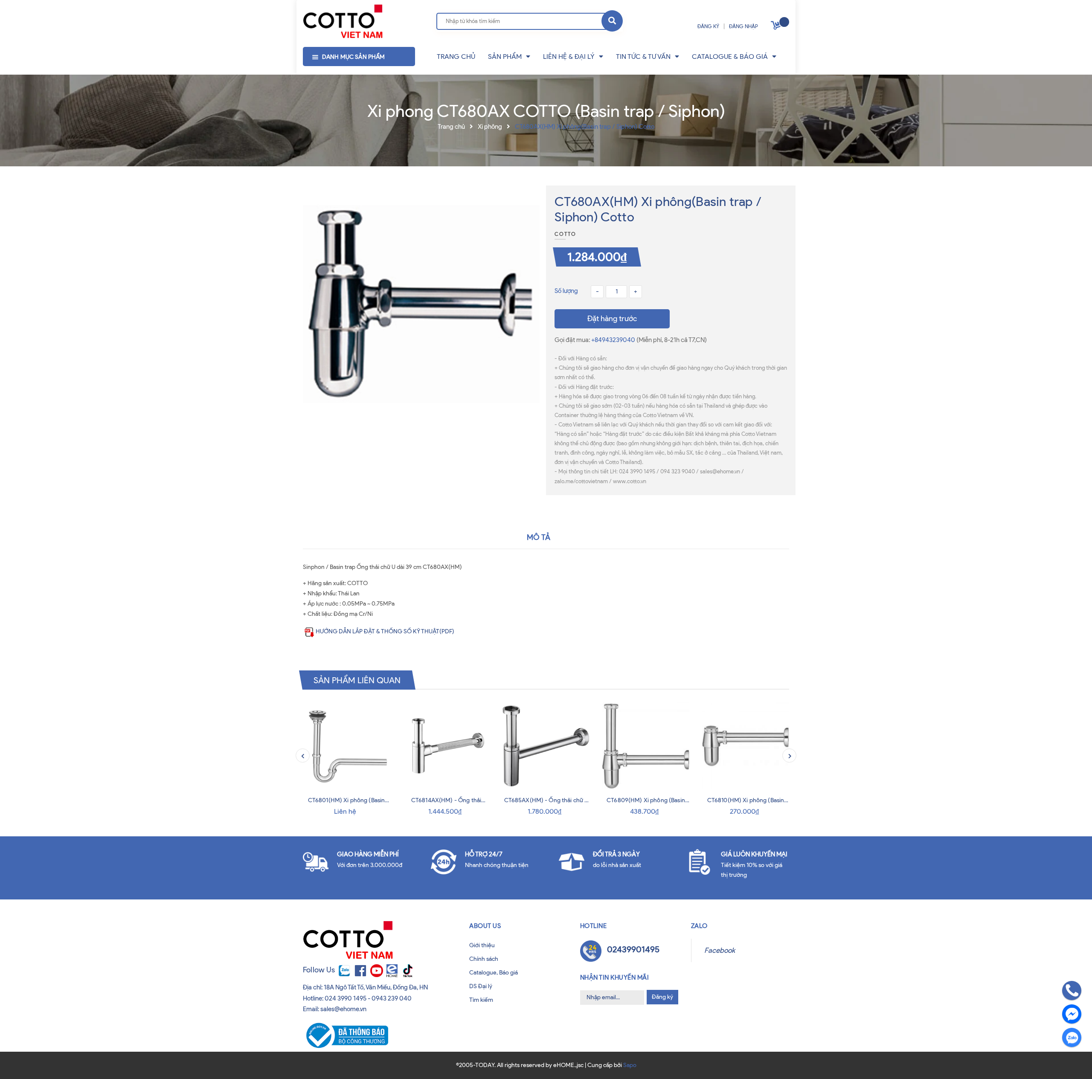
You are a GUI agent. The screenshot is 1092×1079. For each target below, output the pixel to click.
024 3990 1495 (345, 998)
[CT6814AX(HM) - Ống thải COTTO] (446, 745)
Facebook (719, 950)
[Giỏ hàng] (777, 27)
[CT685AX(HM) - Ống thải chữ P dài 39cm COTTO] (546, 745)
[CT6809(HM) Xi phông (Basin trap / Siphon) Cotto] (645, 745)
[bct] (345, 1034)
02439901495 (633, 949)
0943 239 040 (392, 998)
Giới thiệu (482, 945)
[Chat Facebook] (1071, 1014)
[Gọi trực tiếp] (1071, 990)
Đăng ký (662, 997)
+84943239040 (613, 340)
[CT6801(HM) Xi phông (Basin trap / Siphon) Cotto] (346, 745)
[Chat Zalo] (1071, 1037)
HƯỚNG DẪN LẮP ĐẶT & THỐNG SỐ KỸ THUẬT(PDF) (385, 631)
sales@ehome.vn (343, 1009)
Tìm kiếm (481, 1000)
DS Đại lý (480, 986)
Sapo (629, 1065)
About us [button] (485, 926)
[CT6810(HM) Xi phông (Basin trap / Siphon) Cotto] (745, 745)
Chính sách (483, 959)
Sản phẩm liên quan (357, 680)
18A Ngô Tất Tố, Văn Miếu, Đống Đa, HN (376, 987)
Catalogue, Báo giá (493, 972)
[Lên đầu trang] (35, 1061)
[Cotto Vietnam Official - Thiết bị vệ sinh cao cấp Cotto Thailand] (343, 22)
